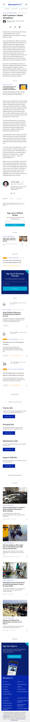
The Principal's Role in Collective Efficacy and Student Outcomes (13, 374)
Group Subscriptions (7, 705)
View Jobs (8, 416)
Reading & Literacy (8, 84)
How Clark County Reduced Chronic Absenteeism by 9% (12, 261)
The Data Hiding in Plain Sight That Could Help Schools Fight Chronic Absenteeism (13, 546)
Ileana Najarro (6, 630)
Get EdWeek (6, 698)
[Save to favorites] (15, 27)
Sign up (15, 288)
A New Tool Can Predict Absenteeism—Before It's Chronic (9, 240)
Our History (5, 686)
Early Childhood (7, 309)
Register (5, 325)
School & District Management (16, 369)
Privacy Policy (6, 716)
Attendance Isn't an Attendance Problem (13, 343)
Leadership (7, 8)
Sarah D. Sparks (11, 21)
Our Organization (7, 684)
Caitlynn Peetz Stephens (8, 243)
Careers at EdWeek (7, 694)
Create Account (15, 656)
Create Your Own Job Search (14, 475)
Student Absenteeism (10, 12)
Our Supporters (6, 691)
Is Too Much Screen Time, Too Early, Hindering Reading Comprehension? (9, 88)
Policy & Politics (14, 8)
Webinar (22, 339)
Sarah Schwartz (6, 519)
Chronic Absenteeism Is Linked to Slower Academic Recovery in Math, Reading (14, 509)
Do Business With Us (22, 698)
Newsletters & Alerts (7, 703)
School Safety (18, 198)
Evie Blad (5, 594)
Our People (5, 689)
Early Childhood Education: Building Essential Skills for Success (12, 314)
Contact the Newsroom (22, 691)
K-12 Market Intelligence (22, 708)
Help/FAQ (19, 686)
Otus (20, 385)
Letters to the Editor (22, 684)
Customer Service (21, 689)
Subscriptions (6, 700)
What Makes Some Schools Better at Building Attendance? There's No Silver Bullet (14, 584)
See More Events (15, 394)
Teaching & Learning (23, 8)
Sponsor (22, 257)
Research (11, 198)
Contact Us (20, 681)
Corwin (20, 355)
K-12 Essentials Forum (17, 309)
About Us (5, 681)
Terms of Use (20, 718)
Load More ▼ (15, 639)
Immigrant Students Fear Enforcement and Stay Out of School (12, 622)
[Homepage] (15, 4)
